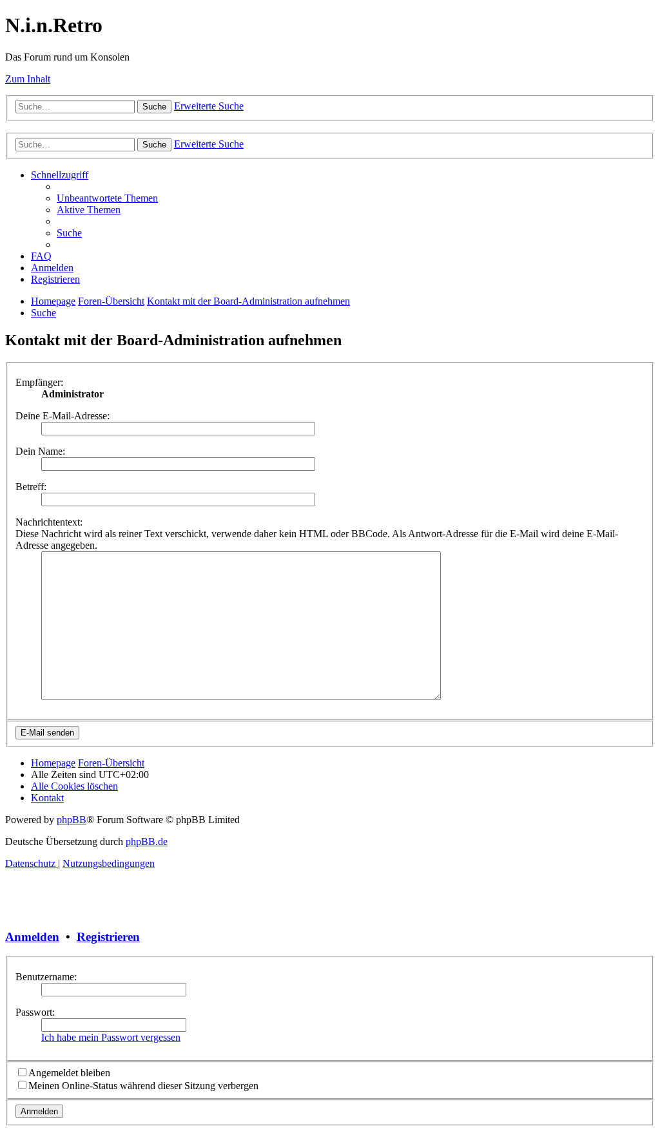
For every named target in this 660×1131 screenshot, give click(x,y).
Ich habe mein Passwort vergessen (110, 1037)
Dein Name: (40, 451)
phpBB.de (147, 841)
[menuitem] (107, 198)
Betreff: (30, 486)
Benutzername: (46, 976)
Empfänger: (39, 382)
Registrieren (108, 937)
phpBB (71, 819)
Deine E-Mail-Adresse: (62, 415)
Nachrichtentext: (48, 522)
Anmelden (32, 937)
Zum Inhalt (27, 78)
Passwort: (35, 1012)
